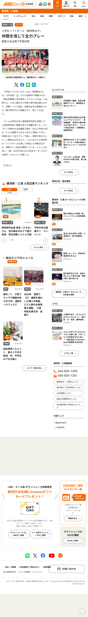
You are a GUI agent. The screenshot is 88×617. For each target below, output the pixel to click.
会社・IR (66, 6)
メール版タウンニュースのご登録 (40, 534)
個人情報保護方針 (9, 572)
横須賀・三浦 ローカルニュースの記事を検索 (69, 293)
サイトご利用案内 (24, 572)
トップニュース (20, 16)
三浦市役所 (60, 427)
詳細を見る (72, 518)
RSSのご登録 (72, 541)
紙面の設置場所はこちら (67, 399)
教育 (51, 16)
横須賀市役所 (60, 423)
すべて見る (68, 172)
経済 (80, 16)
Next (45, 240)
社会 (42, 16)
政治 (72, 16)
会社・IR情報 (10, 567)
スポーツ (61, 16)
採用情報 (47, 567)
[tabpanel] (25, 63)
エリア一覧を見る (34, 368)
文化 (33, 16)
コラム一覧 (68, 353)
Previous (4, 240)
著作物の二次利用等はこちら (68, 387)
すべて (6, 16)
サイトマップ (37, 572)
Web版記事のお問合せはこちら (68, 406)
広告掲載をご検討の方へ (30, 567)
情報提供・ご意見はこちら (68, 382)
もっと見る (38, 247)
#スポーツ (8, 165)
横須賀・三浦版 (10, 11)
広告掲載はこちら (64, 393)
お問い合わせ (69, 569)
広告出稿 (29, 4)
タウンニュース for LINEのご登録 (18, 534)
